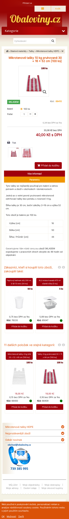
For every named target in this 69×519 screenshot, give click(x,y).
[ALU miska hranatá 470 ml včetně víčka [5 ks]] (49, 301)
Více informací (34, 173)
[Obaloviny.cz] (34, 20)
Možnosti (11, 516)
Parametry (35, 179)
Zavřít (21, 516)
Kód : (52, 101)
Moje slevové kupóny (52, 488)
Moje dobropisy (52, 485)
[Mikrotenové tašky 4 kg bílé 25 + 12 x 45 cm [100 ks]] (19, 374)
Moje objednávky (31, 485)
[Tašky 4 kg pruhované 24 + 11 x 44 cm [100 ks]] (49, 374)
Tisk (14, 142)
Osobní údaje (30, 488)
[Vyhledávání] (53, 41)
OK (3, 516)
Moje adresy (12, 488)
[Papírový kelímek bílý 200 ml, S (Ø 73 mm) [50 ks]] (19, 301)
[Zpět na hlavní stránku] (7, 51)
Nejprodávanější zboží (17, 433)
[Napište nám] (19, 457)
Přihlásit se (27, 3)
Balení (10, 109)
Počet (10, 114)
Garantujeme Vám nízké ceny (20, 248)
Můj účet (13, 485)
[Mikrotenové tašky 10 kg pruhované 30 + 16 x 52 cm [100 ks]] (13, 153)
